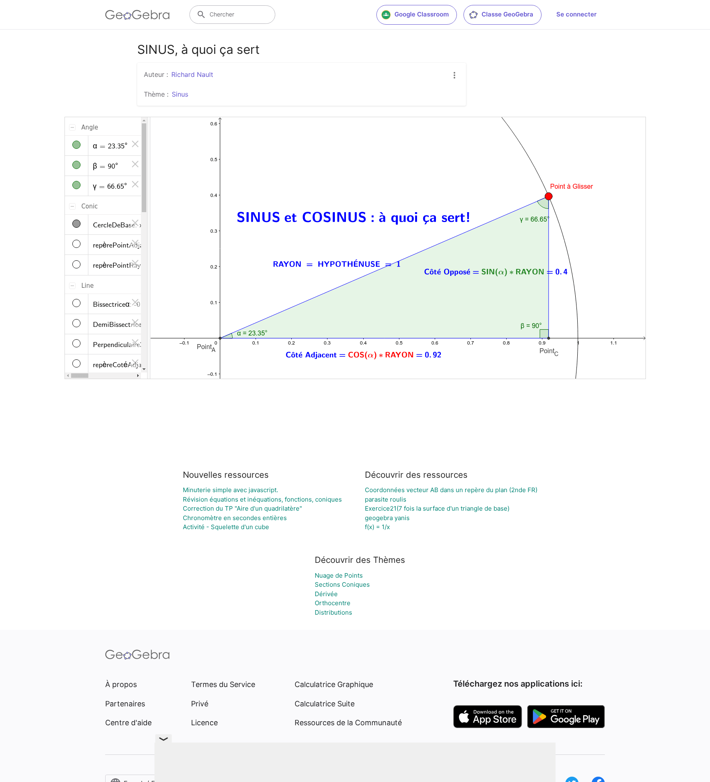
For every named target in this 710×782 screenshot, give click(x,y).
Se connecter (576, 14)
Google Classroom (421, 14)
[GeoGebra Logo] (137, 15)
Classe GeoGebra (507, 14)
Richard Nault (192, 74)
